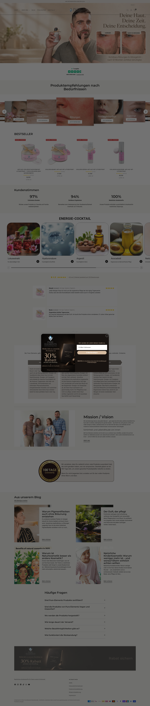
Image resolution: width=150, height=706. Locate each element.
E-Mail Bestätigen (92, 352)
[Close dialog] (107, 336)
